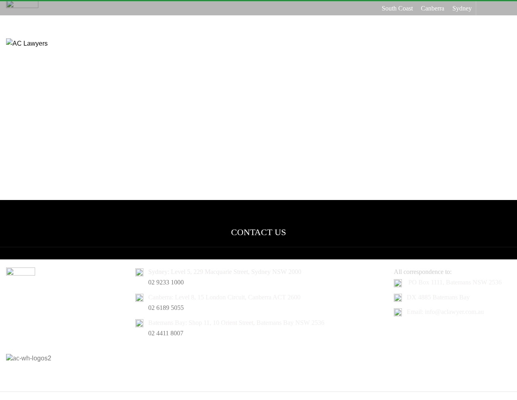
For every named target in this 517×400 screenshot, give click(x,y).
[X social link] (495, 8)
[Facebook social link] (485, 8)
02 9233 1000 (166, 282)
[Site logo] (27, 43)
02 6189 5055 (166, 307)
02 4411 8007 (165, 333)
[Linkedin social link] (506, 8)
